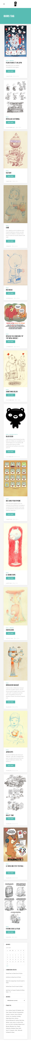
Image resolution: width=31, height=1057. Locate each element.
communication (20, 1012)
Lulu (7, 977)
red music (9, 290)
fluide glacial (8, 1018)
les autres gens (19, 1022)
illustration (21, 1020)
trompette (12, 1030)
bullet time (10, 815)
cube (7, 227)
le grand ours (10, 575)
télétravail (20, 1030)
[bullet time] (15, 792)
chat (23, 1010)
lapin (11, 1022)
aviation (10, 1010)
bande (13, 1010)
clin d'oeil (14, 1012)
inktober (7, 1022)
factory (8, 173)
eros (11, 1016)
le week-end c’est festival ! (15, 866)
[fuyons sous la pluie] (15, 903)
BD (16, 1010)
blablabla (19, 1010)
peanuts (18, 1026)
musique (7, 1026)
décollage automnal (13, 119)
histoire (16, 1018)
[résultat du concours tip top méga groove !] (15, 316)
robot (20, 1028)
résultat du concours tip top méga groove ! (14, 337)
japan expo (9, 752)
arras (7, 1010)
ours (15, 1026)
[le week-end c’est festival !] (15, 844)
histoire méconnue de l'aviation (12, 1020)
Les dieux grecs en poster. (17, 973)
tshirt (16, 1030)
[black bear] (15, 418)
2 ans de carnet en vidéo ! (17, 986)
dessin (16, 1014)
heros (13, 1018)
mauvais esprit (21, 1024)
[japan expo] (15, 729)
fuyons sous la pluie (13, 928)
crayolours (10, 630)
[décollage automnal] (15, 97)
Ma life (12, 1024)
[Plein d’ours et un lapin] (15, 41)
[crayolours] (15, 606)
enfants (7, 1016)
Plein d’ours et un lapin (14, 62)
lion (7, 1024)
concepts (8, 1014)
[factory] (15, 149)
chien (7, 1012)
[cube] (15, 204)
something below (12, 391)
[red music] (15, 267)
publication (8, 1028)
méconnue (12, 1026)
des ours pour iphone (13, 501)
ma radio (16, 1024)
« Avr (7, 966)
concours (12, 1014)
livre (9, 1024)
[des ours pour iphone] (15, 478)
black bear (9, 436)
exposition (14, 1016)
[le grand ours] (15, 546)
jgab (7, 990)
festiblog (19, 1016)
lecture (14, 1022)
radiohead (13, 1028)
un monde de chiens (10, 1032)
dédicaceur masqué (12, 685)
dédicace (20, 1014)
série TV (7, 1030)
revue (17, 1028)
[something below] (15, 368)
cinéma (10, 1012)
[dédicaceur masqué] (15, 661)
